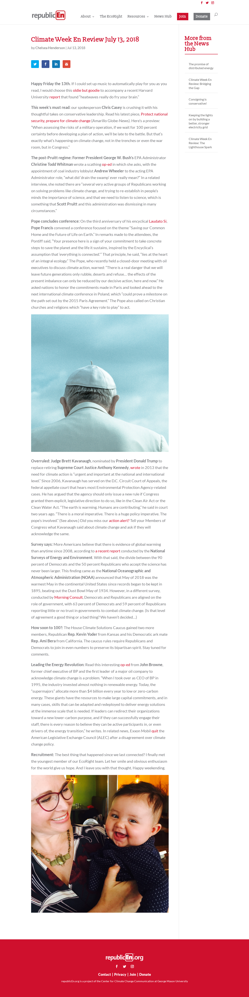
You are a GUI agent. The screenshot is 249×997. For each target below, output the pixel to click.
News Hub (163, 17)
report (54, 96)
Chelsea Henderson (50, 48)
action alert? (119, 520)
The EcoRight (111, 17)
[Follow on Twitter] (124, 966)
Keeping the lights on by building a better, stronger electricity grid (201, 121)
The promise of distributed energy (201, 66)
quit (155, 730)
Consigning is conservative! (198, 101)
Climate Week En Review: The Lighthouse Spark (200, 143)
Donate (202, 16)
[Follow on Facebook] (117, 966)
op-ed (107, 164)
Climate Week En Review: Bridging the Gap (200, 84)
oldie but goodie (86, 90)
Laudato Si (158, 221)
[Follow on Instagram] (132, 966)
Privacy (120, 974)
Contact (104, 974)
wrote (135, 467)
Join (182, 16)
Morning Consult (68, 597)
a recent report (107, 550)
